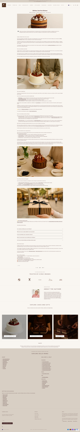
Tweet (37, 267)
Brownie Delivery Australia (45, 373)
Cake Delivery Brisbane (27, 259)
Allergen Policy (36, 417)
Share (40, 267)
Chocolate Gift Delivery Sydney (46, 367)
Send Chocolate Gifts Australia (46, 364)
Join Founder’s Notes (7, 423)
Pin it (43, 267)
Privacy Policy (36, 413)
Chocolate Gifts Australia (45, 361)
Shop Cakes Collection (20, 258)
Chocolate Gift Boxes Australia (46, 365)
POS (37, 429)
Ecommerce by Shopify (43, 429)
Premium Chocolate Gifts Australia (46, 366)
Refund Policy (36, 416)
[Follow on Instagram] (2, 426)
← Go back (18, 265)
